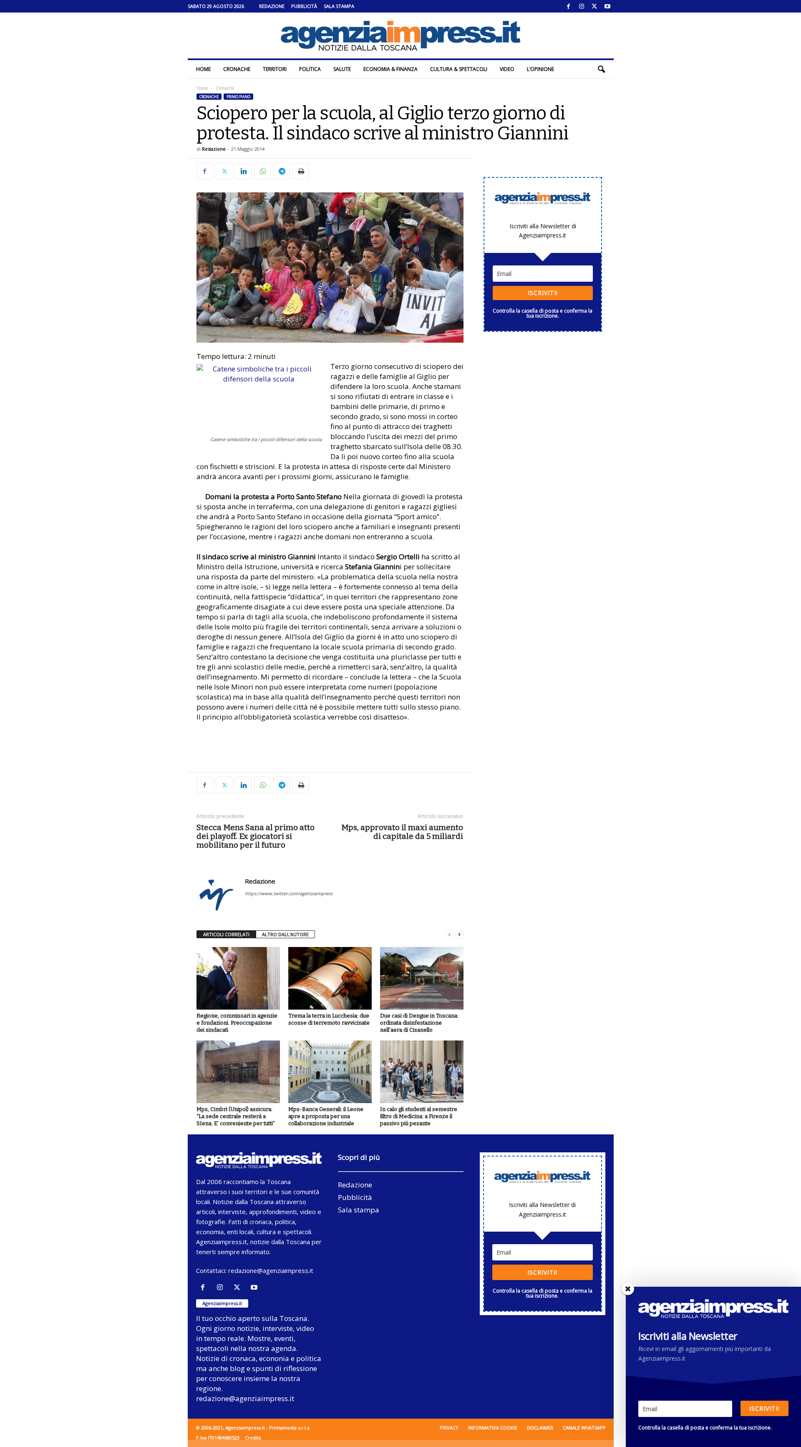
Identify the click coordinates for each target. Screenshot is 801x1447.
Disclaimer (540, 1427)
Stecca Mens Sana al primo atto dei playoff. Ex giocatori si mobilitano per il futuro (255, 836)
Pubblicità (304, 6)
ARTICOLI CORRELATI (226, 934)
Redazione (272, 6)
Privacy (449, 1427)
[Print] (300, 171)
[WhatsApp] (262, 171)
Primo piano (238, 96)
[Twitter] (594, 6)
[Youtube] (607, 6)
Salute (342, 69)
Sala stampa (339, 6)
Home (203, 69)
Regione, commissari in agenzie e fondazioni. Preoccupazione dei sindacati (236, 1023)
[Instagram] (582, 6)
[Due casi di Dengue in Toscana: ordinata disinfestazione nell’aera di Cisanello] (421, 978)
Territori (275, 69)
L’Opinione (540, 69)
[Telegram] (281, 171)
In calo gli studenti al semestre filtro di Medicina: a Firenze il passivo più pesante (418, 1116)
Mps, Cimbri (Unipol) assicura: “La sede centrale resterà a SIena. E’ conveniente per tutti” (235, 1116)
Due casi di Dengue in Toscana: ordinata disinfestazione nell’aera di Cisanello (419, 1023)
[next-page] (459, 934)
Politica (310, 69)
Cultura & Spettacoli (458, 69)
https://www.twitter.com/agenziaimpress (288, 893)
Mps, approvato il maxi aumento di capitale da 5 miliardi (402, 832)
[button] (601, 69)
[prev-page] (449, 934)
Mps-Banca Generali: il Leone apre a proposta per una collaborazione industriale (325, 1116)
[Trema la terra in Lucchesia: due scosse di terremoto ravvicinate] (330, 978)
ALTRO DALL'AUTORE (285, 934)
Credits (253, 1437)
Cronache (236, 69)
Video (507, 69)
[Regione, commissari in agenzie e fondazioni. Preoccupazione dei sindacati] (238, 978)
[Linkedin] (243, 171)
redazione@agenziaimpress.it (270, 1270)
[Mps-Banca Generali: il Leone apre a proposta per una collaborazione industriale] (330, 1071)
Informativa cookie (492, 1427)
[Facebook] (569, 6)
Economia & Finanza (390, 69)
